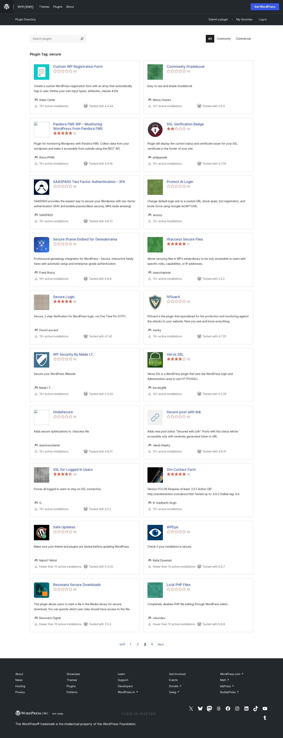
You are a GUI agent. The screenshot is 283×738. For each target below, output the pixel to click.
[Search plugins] (82, 39)
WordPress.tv (128, 692)
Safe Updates (64, 527)
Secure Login (64, 297)
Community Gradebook (186, 67)
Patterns (72, 692)
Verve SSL (175, 354)
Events (173, 680)
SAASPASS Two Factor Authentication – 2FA (89, 182)
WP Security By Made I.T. (73, 354)
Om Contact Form (181, 469)
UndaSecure (63, 412)
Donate (175, 686)
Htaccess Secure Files (185, 239)
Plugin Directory (25, 19)
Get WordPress (264, 6)
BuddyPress (229, 692)
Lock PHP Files (179, 585)
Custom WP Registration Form (78, 67)
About (19, 674)
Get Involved (177, 674)
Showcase (73, 674)
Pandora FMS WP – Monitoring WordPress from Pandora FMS (78, 126)
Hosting (20, 686)
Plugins (71, 686)
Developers (125, 686)
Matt (224, 680)
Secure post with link (184, 412)
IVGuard (173, 297)
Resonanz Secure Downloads (77, 585)
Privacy (20, 692)
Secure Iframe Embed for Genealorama (85, 239)
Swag (174, 692)
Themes (72, 680)
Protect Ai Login (180, 182)
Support (123, 680)
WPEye (172, 527)
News (19, 680)
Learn (121, 674)
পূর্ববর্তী (122, 644)
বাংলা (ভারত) (57, 713)
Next (161, 644)
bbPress (227, 686)
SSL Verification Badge (185, 124)
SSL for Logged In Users (73, 469)
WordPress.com (232, 674)
